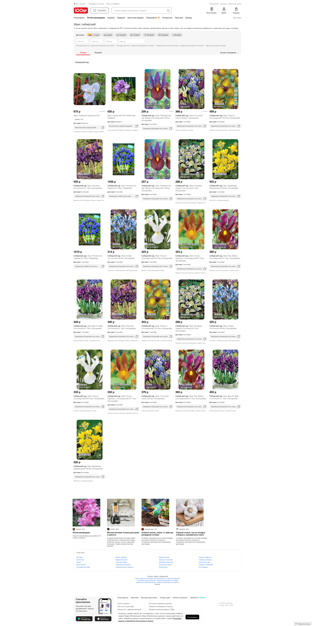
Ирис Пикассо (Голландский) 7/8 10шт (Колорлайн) (224, 116)
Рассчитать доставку (125, 606)
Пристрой (179, 17)
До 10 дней (121, 35)
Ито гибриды (203, 567)
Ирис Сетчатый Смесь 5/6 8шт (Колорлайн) (188, 116)
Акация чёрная (164, 557)
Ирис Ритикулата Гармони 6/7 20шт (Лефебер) (122, 186)
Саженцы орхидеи (205, 560)
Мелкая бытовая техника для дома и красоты (123, 533)
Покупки (98, 52)
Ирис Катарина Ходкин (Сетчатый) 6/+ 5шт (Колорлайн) (188, 188)
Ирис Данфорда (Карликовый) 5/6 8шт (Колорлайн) (223, 186)
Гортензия (80, 560)
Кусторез (79, 557)
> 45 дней (177, 35)
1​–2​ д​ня (96, 35)
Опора (78, 562)
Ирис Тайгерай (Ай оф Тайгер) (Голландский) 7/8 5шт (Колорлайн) (156, 118)
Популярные (79, 17)
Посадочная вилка (165, 564)
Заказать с (198, 597)
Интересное (167, 17)
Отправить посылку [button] (96, 3)
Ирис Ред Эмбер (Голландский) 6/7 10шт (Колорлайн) (224, 256)
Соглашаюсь (192, 617)
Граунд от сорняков (166, 560)
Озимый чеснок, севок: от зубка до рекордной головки (157, 533)
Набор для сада (204, 562)
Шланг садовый (121, 557)
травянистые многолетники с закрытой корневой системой (157, 582)
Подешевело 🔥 (153, 17)
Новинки (111, 17)
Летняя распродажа (96, 17)
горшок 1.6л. (79, 119)
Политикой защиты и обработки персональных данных (149, 619)
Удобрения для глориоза (124, 567)
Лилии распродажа (81, 532)
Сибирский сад (82, 62)
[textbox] (132, 41)
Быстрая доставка (149, 597)
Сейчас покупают (180, 597)
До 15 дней (135, 35)
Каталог (102, 10)
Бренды (188, 17)
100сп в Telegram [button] (113, 3)
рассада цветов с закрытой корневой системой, (161, 580)
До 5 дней (108, 35)
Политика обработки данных (160, 603)
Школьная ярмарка (135, 17)
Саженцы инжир (121, 562)
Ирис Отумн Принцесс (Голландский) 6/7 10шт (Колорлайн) (189, 258)
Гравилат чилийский (206, 564)
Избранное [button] (214, 3)
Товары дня (165, 597)
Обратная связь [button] (234, 3)
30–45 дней (163, 35)
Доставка (237, 17)
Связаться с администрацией (129, 609)
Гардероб (121, 17)
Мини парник (81, 564)
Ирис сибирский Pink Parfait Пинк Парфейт (122, 116)
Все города (80, 3)
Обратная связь (304, 624)
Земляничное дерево (123, 564)
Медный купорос (121, 560)
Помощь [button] (223, 3)
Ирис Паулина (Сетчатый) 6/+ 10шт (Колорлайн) (88, 186)
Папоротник (163, 567)
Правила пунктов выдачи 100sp (161, 609)
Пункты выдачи (123, 603)
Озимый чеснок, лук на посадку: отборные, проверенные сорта (190, 533)
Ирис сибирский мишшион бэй (86, 115)
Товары (83, 52)
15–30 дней (149, 35)
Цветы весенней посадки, (144, 578)
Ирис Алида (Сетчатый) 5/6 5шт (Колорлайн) (121, 256)
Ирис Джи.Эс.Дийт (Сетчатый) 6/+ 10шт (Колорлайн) (88, 327)
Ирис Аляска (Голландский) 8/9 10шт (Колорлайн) (157, 256)
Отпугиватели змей (83, 567)
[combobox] (132, 41)
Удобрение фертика (166, 562)
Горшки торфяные (205, 557)
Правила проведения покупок (161, 606)
